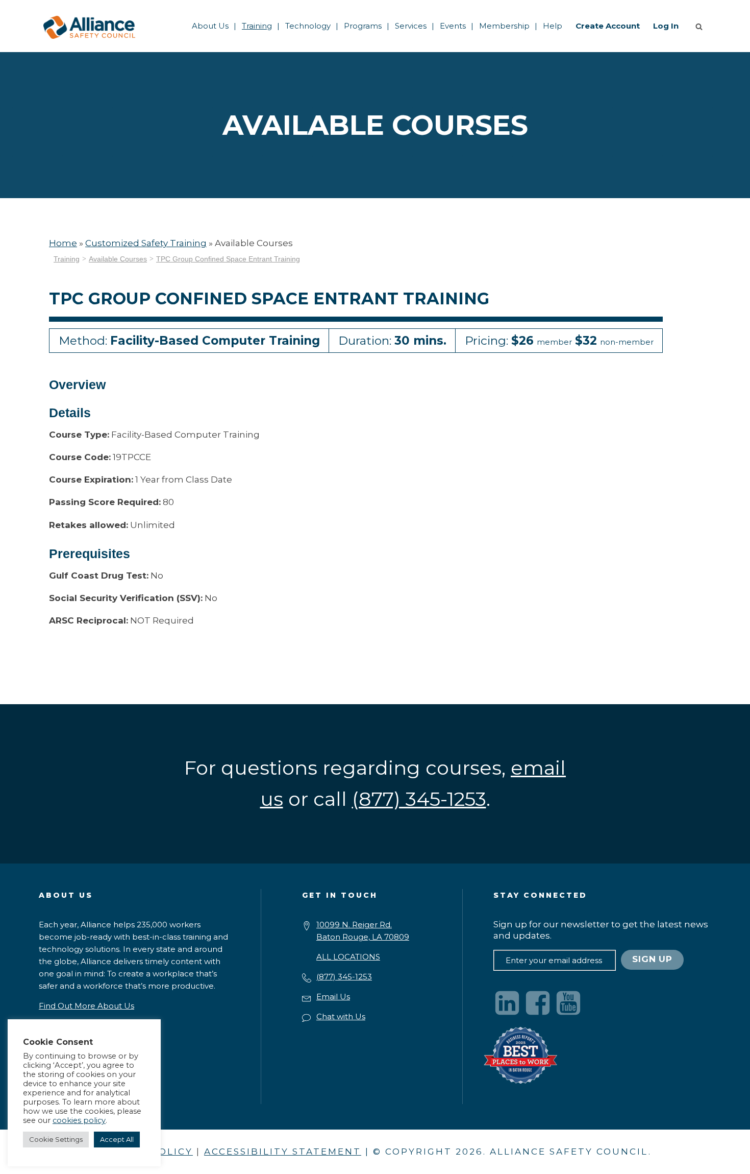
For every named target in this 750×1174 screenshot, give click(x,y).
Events (453, 26)
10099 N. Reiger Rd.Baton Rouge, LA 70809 (362, 931)
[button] (701, 26)
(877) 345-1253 (344, 976)
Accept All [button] (117, 1139)
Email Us (333, 996)
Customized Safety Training (146, 243)
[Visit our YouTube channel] (568, 1003)
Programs (363, 26)
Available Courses (118, 259)
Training (257, 26)
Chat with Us (340, 1016)
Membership (504, 26)
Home (63, 243)
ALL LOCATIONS (348, 957)
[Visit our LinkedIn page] (507, 1003)
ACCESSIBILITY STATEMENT (282, 1151)
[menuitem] (210, 26)
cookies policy (79, 1120)
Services (411, 26)
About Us (210, 26)
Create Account (608, 26)
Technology (308, 26)
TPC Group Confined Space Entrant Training (228, 259)
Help (552, 26)
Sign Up (652, 959)
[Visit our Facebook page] (538, 1003)
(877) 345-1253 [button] (419, 799)
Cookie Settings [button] (56, 1139)
